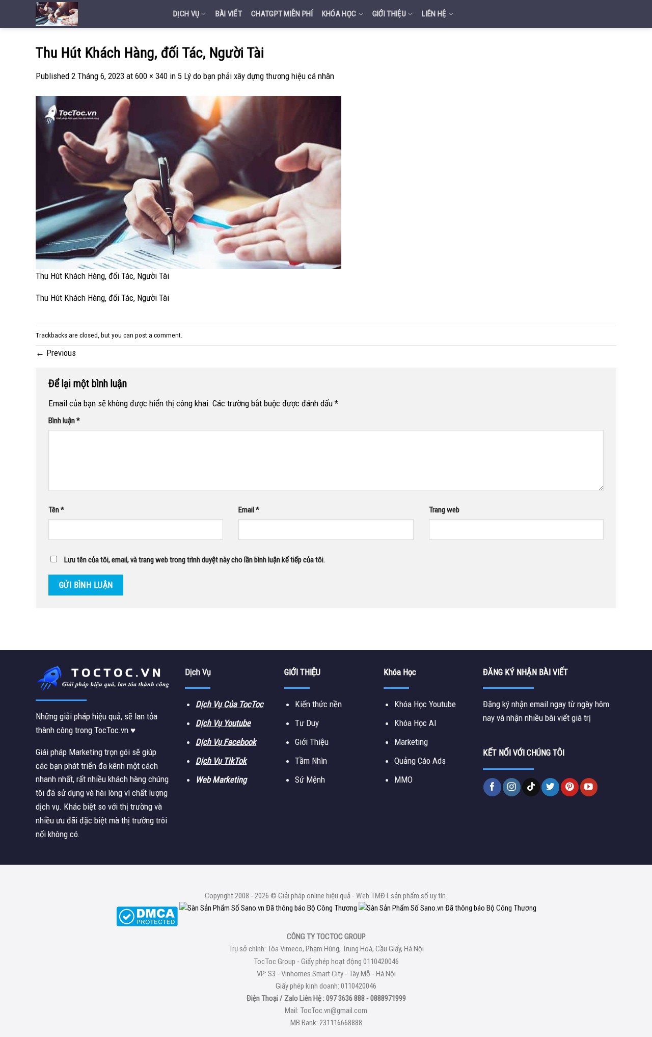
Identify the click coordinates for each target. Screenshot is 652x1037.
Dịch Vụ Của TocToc (229, 704)
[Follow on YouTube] (589, 787)
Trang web (444, 509)
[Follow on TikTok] (531, 787)
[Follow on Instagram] (512, 787)
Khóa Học (339, 13)
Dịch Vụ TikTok (221, 761)
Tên (56, 509)
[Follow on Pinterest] (570, 787)
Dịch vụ (186, 13)
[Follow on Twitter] (550, 787)
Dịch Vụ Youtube (223, 723)
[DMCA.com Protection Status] (147, 915)
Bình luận (64, 420)
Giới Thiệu (389, 13)
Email (248, 509)
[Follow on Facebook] (492, 787)
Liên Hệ (434, 13)
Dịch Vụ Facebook (226, 742)
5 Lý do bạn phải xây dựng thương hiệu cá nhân (256, 76)
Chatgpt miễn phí (282, 13)
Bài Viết (228, 13)
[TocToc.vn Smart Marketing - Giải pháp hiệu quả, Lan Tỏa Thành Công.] (97, 14)
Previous (56, 353)
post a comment (158, 335)
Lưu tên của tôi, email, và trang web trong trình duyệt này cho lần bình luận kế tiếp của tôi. (194, 559)
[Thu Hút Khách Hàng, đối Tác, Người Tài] (188, 182)
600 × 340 (151, 76)
